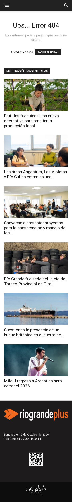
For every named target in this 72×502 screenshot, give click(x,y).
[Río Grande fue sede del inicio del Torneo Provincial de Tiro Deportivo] (36, 258)
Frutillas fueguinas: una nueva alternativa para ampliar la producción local (31, 120)
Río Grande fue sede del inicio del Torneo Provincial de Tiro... (35, 281)
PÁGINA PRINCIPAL (48, 52)
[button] (6, 5)
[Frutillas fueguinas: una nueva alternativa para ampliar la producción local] (36, 95)
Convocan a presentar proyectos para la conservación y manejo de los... (34, 227)
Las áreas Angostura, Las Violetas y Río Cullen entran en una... (35, 174)
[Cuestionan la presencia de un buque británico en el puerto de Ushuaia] (36, 309)
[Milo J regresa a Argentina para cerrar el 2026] (36, 360)
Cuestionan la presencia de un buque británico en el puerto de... (34, 332)
